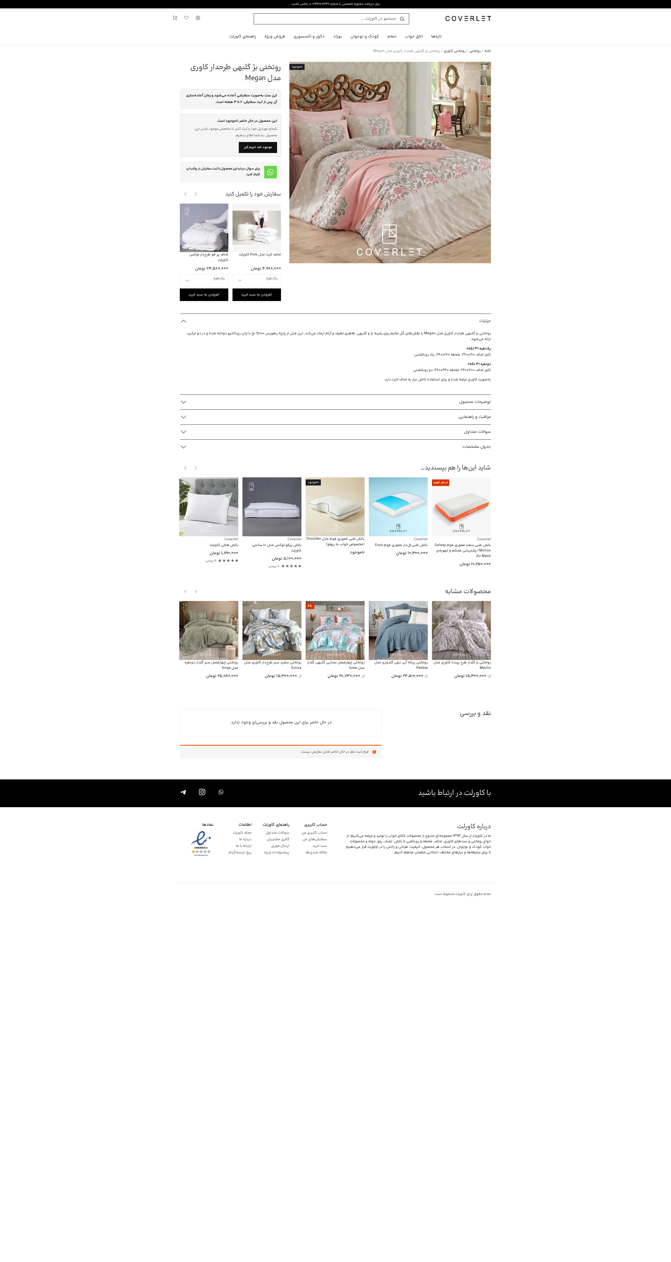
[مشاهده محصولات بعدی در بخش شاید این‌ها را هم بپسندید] (185, 468)
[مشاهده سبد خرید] (175, 19)
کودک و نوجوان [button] (364, 36)
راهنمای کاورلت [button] (242, 36)
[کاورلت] (468, 19)
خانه (487, 51)
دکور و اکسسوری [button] (309, 36)
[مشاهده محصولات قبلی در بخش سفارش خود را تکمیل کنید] (196, 194)
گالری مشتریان (278, 839)
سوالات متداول (277, 833)
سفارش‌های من (314, 839)
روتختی (475, 51)
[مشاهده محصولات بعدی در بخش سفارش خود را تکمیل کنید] (185, 194)
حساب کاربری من (314, 833)
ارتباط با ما (243, 846)
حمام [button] (392, 36)
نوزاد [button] (337, 36)
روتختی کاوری (455, 51)
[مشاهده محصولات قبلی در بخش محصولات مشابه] (196, 591)
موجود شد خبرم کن (258, 147)
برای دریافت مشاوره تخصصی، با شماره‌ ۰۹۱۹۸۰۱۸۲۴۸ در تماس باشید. (335, 4)
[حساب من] (198, 19)
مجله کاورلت (242, 833)
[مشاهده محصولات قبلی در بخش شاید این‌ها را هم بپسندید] (196, 468)
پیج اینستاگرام (240, 852)
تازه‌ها (436, 36)
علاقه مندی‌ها (316, 852)
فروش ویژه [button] (274, 36)
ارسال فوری (280, 846)
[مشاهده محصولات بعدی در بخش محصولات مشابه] (185, 591)
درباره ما (245, 839)
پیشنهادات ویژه (276, 852)
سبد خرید (319, 846)
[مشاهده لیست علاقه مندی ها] (186, 19)
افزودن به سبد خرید (256, 295)
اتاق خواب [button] (414, 36)
